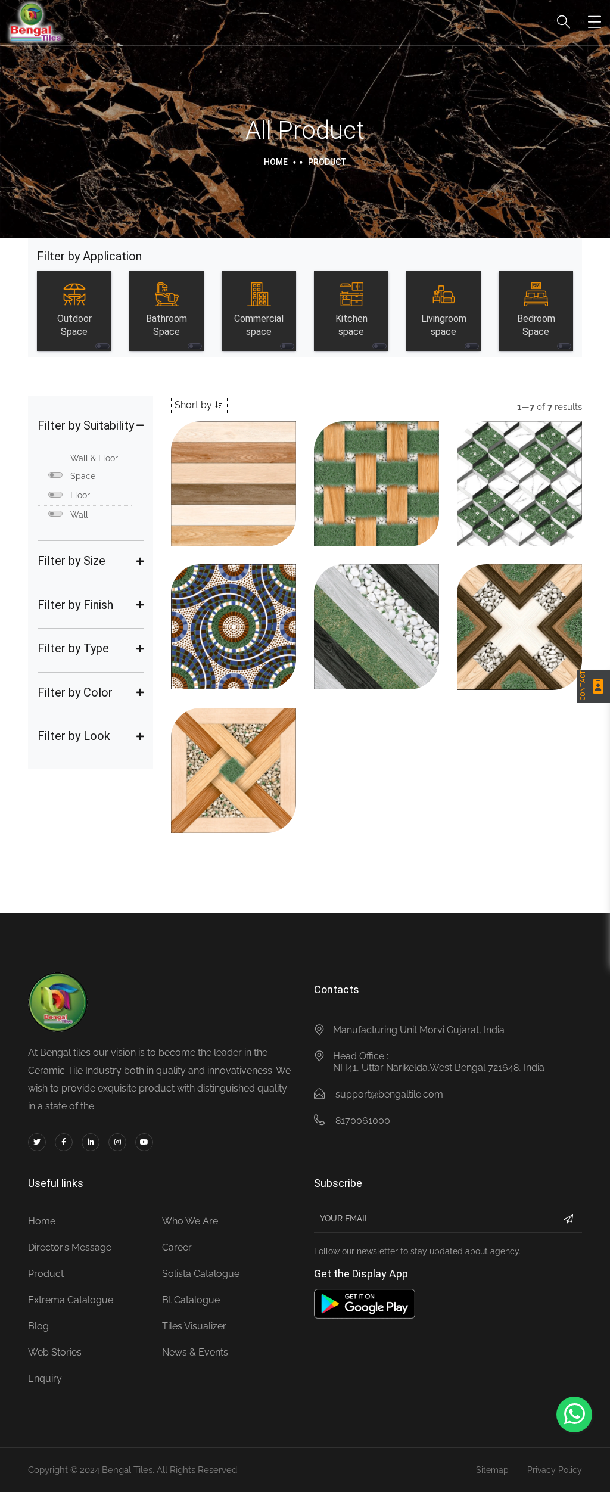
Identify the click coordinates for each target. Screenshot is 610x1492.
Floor (80, 495)
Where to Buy (235, 512)
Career (177, 1247)
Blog (38, 1326)
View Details (232, 500)
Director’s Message (69, 1247)
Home (276, 162)
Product (46, 1273)
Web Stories (55, 1352)
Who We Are (190, 1221)
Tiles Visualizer (194, 1326)
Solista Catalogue (200, 1273)
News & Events (195, 1352)
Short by (194, 405)
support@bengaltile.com (389, 1094)
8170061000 (362, 1120)
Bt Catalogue (191, 1300)
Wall (79, 515)
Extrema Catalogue (70, 1300)
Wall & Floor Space (94, 467)
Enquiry (45, 1378)
